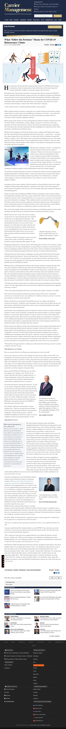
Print (47, 44)
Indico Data (36, 674)
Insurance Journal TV (39, 717)
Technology (36, 656)
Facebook (7, 695)
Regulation (36, 20)
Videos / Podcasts (8, 665)
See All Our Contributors (54, 636)
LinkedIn (7, 698)
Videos (34, 645)
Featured (15, 570)
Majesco (35, 677)
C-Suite (6, 20)
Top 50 (42, 20)
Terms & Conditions (41, 725)
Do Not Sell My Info (9, 701)
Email (52, 44)
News (11, 20)
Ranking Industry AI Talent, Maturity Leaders (46, 11)
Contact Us (35, 698)
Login (59, 20)
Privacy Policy (34, 725)
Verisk (34, 680)
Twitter (7, 692)
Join (56, 20)
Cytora (34, 671)
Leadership (23, 20)
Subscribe (35, 695)
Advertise (35, 692)
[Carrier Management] (17, 8)
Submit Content (36, 689)
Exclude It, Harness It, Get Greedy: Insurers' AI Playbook (19, 656)
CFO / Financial (8, 570)
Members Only (49, 20)
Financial (35, 659)
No (59, 578)
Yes (52, 578)
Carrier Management (39, 705)
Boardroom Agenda (37, 653)
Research (16, 20)
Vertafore (35, 683)
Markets (29, 20)
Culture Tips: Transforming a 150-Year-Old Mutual (47, 4)
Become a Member (55, 27)
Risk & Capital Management (34, 570)
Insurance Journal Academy (40, 714)
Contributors (7, 668)
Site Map (48, 725)
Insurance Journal (38, 708)
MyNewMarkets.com (39, 720)
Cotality (35, 668)
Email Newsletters (10, 689)
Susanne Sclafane (16, 44)
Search (58, 16)
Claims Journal (38, 711)
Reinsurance (22, 570)
